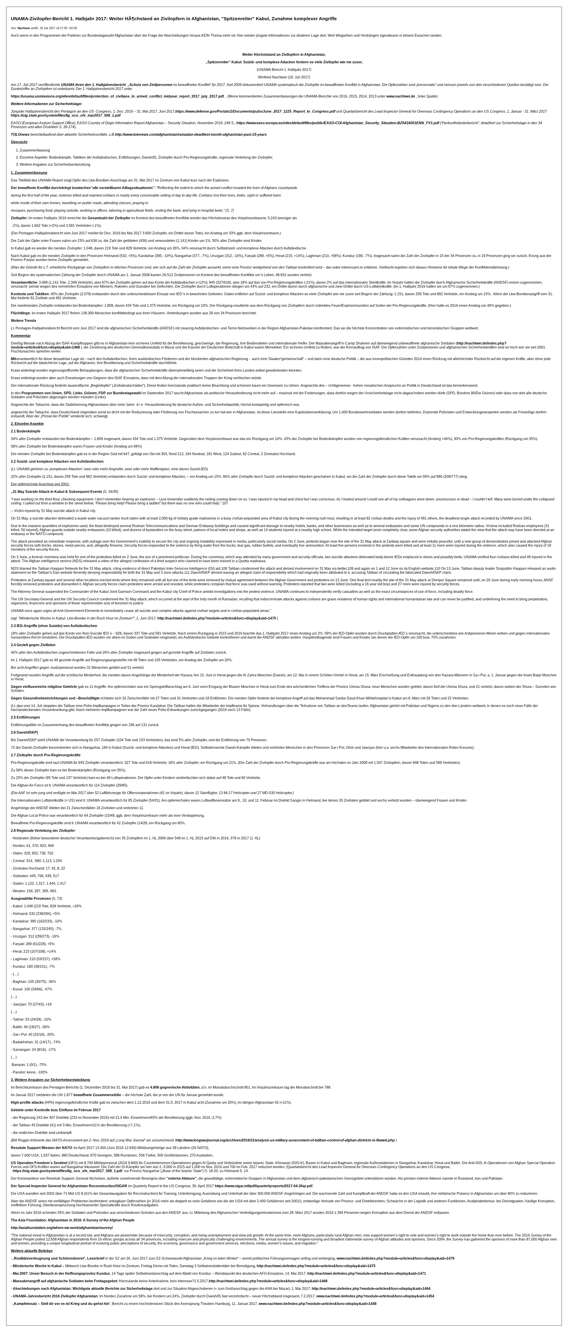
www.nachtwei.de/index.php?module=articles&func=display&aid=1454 (375, 1296)
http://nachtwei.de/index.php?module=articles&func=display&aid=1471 (366, 1273)
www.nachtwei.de (400, 96)
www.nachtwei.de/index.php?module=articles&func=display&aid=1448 (318, 1304)
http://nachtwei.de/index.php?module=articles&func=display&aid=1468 (268, 1281)
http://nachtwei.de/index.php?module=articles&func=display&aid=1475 (216, 618)
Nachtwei (24, 28)
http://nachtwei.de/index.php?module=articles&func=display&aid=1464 (371, 1288)
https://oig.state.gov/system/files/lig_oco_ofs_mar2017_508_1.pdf (67, 1171)
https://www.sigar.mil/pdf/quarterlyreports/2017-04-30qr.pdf (263, 1186)
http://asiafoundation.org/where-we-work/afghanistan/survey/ (62, 1228)
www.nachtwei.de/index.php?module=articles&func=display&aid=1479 (395, 1258)
